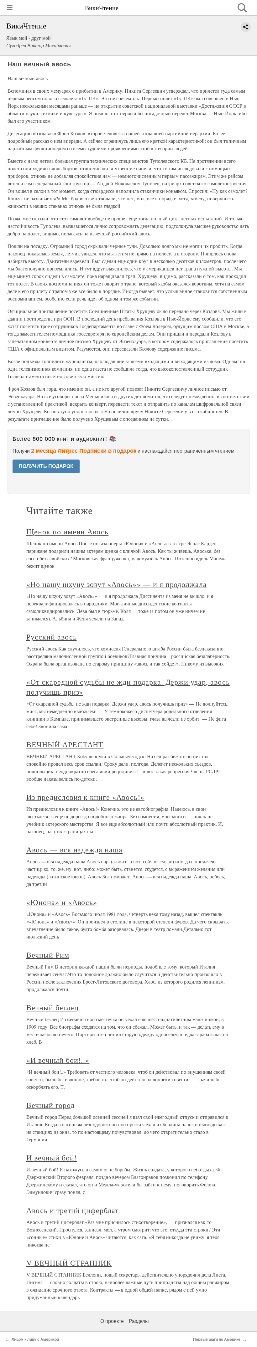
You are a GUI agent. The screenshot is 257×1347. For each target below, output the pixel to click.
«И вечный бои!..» (57, 1060)
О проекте (112, 1321)
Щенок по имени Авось (67, 532)
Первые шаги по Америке (216, 1339)
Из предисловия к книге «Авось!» (85, 797)
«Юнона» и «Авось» (61, 902)
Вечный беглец (52, 1007)
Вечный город (50, 1105)
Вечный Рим (47, 955)
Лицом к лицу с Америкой (35, 1339)
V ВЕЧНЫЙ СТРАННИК (69, 1263)
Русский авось (51, 637)
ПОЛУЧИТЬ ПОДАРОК (46, 466)
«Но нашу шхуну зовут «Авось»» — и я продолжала (116, 584)
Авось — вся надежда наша (74, 850)
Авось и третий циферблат (72, 1210)
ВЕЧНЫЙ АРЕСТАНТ (64, 744)
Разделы (139, 1321)
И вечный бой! (51, 1158)
